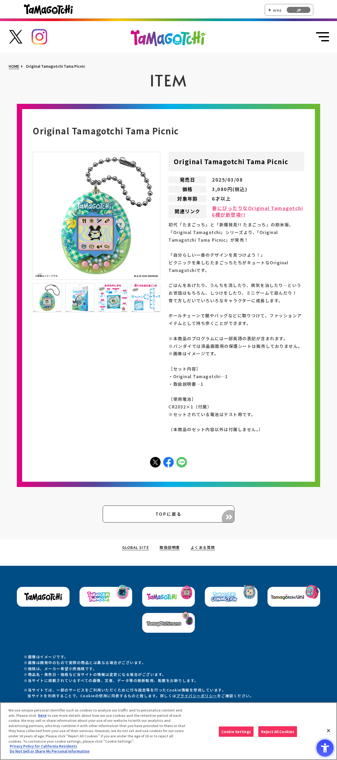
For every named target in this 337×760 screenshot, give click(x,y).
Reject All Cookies (277, 731)
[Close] (328, 730)
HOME (14, 66)
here (42, 715)
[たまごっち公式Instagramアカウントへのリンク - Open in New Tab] (39, 36)
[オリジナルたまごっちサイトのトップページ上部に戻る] (168, 37)
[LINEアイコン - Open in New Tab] (181, 461)
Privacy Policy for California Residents (43, 746)
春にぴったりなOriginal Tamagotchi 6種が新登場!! (257, 211)
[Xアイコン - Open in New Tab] (155, 461)
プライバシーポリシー (196, 695)
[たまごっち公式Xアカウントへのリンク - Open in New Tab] (15, 36)
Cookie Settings (236, 731)
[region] (168, 731)
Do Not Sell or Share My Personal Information (50, 751)
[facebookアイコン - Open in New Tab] (168, 461)
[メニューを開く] (322, 37)
